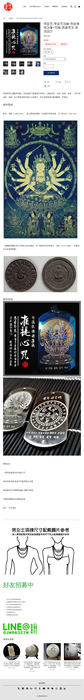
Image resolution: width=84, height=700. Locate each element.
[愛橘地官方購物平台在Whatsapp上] (56, 689)
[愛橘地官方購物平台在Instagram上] (35, 689)
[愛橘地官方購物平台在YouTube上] (44, 689)
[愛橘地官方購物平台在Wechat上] (52, 689)
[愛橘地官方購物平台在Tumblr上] (39, 689)
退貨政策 (64, 6)
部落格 (47, 6)
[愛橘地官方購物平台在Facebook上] (23, 689)
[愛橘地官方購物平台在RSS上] (65, 689)
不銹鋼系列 (10, 18)
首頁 (24, 6)
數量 (45, 63)
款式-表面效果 (47, 49)
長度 (45, 56)
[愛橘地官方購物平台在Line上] (60, 689)
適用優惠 (46, 40)
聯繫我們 (55, 6)
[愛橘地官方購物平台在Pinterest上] (27, 689)
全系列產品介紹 (35, 6)
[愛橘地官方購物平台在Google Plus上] (31, 689)
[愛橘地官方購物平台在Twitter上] (18, 689)
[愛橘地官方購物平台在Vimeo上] (48, 689)
